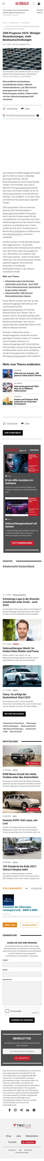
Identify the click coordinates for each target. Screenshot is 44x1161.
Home (5, 23)
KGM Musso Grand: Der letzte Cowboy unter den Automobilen (20, 776)
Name (5, 970)
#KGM (15, 770)
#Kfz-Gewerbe (16, 732)
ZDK (38, 173)
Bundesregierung (15, 234)
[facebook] (9, 1110)
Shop (8, 1136)
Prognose (32, 213)
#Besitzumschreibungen (13, 729)
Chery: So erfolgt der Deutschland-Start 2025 (16, 696)
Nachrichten (14, 23)
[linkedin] (27, 1110)
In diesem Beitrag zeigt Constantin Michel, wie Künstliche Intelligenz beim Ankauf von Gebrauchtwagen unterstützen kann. (21, 533)
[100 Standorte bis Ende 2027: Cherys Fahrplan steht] (22, 848)
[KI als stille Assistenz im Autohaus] (22, 463)
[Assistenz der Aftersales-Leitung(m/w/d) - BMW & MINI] (8, 900)
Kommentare (12, 108)
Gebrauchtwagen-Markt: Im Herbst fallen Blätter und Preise (21, 650)
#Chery (15, 690)
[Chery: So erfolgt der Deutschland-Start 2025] (22, 676)
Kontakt (12, 1142)
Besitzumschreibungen (13, 310)
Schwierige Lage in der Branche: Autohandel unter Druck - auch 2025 (21, 602)
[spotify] (34, 1110)
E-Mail (5, 960)
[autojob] (36, 888)
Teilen (27, 108)
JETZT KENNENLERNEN (22, 543)
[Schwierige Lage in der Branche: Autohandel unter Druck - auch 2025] (22, 581)
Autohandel (25, 23)
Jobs (18, 1136)
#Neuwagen (31, 723)
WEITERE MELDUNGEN (14, 714)
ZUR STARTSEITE (12, 433)
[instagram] (15, 1110)
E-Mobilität (17, 231)
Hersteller (30, 251)
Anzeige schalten (29, 925)
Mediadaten (32, 1136)
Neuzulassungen (22, 188)
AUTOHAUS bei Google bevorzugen (20, 115)
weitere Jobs (9, 925)
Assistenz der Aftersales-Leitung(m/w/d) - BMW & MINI (20, 909)
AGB (20, 1150)
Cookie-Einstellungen (22, 1152)
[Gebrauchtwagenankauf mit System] (22, 506)
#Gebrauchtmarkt (19, 595)
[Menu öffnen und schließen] (4, 3)
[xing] (21, 1110)
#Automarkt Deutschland (18, 566)
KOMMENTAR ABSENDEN (22, 1020)
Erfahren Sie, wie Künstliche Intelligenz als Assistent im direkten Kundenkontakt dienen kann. (21, 489)
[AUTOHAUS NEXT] (15, 450)
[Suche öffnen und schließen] (33, 4)
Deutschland (8, 213)
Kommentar (7, 979)
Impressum (12, 1150)
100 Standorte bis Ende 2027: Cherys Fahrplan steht (20, 868)
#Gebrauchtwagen (10, 726)
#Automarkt (30, 729)
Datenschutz (28, 1150)
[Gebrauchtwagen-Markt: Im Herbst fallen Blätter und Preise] (22, 630)
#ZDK (5, 732)
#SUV (15, 816)
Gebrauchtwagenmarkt (16, 356)
